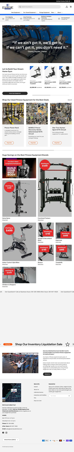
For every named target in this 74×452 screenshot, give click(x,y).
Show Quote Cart (72, 189)
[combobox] (39, 6)
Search (36, 386)
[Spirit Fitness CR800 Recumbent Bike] (65, 72)
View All (70, 100)
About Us (47, 374)
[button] (70, 6)
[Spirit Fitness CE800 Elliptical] (51, 72)
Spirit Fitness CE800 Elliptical (50, 83)
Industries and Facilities (40, 395)
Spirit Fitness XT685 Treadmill (35, 83)
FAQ (35, 398)
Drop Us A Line (37, 400)
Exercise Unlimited (9, 446)
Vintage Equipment (44, 12)
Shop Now (9, 143)
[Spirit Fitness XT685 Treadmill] (36, 72)
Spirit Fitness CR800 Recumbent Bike (65, 83)
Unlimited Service (38, 392)
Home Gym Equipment (15, 93)
